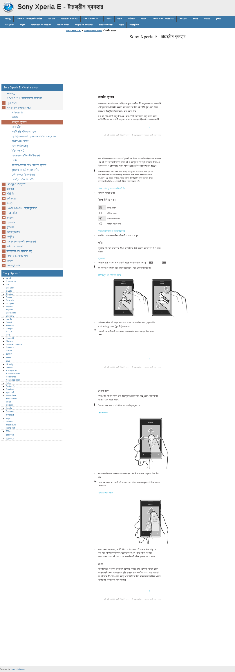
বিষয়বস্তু (7, 18)
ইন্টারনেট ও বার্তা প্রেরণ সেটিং (25, 169)
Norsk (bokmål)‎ (13, 380)
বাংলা (7, 284)
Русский (10, 392)
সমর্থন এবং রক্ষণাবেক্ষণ (106, 25)
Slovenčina (11, 395)
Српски (9, 405)
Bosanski (10, 288)
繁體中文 (10, 435)
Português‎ (10, 386)
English (9, 306)
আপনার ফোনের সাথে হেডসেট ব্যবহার (29, 165)
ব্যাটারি (15, 117)
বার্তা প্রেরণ (131, 18)
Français (10, 325)
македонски (11, 370)
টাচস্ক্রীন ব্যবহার (19, 122)
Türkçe (9, 421)
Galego (9, 328)
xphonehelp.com (18, 669)
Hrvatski (10, 338)
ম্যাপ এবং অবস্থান (63, 25)
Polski (8, 383)
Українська (11, 425)
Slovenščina (11, 399)
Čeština (9, 294)
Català (9, 291)
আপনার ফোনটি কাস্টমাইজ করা (26, 155)
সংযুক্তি (22, 25)
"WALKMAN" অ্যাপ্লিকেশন (162, 18)
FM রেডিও (183, 18)
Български (11, 281)
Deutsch (10, 300)
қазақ (8, 357)
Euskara (10, 316)
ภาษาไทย (10, 415)
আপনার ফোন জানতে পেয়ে (69, 18)
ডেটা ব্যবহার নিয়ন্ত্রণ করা (23, 174)
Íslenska (10, 347)
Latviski (9, 367)
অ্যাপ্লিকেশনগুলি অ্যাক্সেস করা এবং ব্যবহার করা (34, 136)
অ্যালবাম (207, 18)
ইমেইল (143, 18)
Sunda (9, 408)
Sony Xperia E (8, 7)
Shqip (8, 402)
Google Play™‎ (92, 18)
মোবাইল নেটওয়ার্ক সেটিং (23, 179)
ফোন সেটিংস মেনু (20, 145)
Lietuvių (9, 364)
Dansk (9, 297)
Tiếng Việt (10, 428)
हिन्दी (8, 335)
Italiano (9, 351)
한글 (8, 361)
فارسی (9, 319)
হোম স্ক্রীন (16, 126)
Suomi (9, 322)
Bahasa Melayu (13, 373)
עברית (9, 332)
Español (9, 310)
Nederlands (11, 377)
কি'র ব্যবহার (17, 112)
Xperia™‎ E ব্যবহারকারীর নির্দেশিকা (29, 18)
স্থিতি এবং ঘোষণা (20, 141)
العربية (8, 278)
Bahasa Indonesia (14, 344)
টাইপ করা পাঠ (18, 150)
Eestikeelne (11, 313)
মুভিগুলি (218, 18)
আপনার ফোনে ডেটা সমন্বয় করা (41, 25)
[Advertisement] (96, 59)
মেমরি (14, 160)
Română (10, 389)
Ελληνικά (10, 303)
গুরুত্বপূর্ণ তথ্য (134, 25)
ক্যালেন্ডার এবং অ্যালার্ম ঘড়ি (84, 25)
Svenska (10, 411)
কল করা (108, 18)
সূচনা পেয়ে (51, 18)
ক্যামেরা (195, 18)
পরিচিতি (120, 18)
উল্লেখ (121, 25)
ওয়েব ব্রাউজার (9, 25)
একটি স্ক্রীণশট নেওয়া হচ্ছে (24, 131)
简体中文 (10, 431)
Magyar (9, 341)
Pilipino (9, 418)
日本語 (9, 354)
